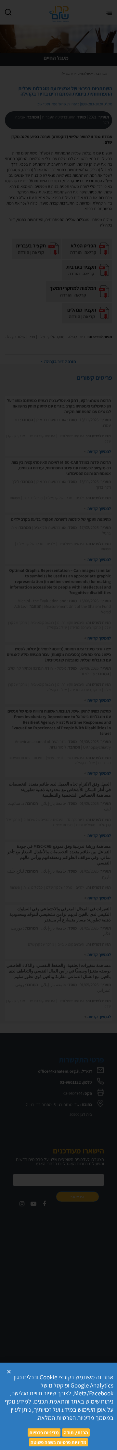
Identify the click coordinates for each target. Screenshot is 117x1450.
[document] (58, 725)
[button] (8, 1371)
